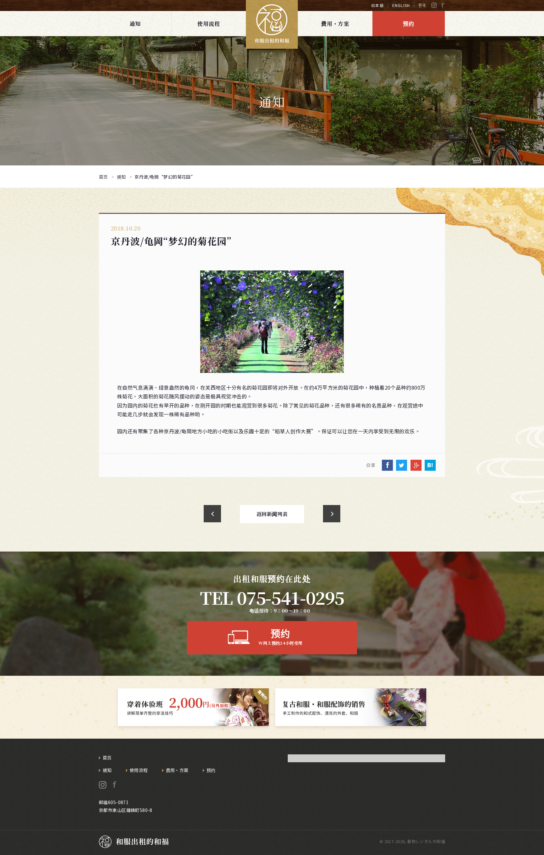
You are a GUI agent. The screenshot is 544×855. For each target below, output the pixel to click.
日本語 (377, 5)
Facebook (442, 5)
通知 (135, 23)
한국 (422, 5)
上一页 (212, 513)
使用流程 (208, 23)
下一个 (331, 513)
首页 (107, 757)
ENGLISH (401, 5)
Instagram (434, 5)
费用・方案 (335, 23)
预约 (408, 23)
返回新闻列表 (272, 514)
